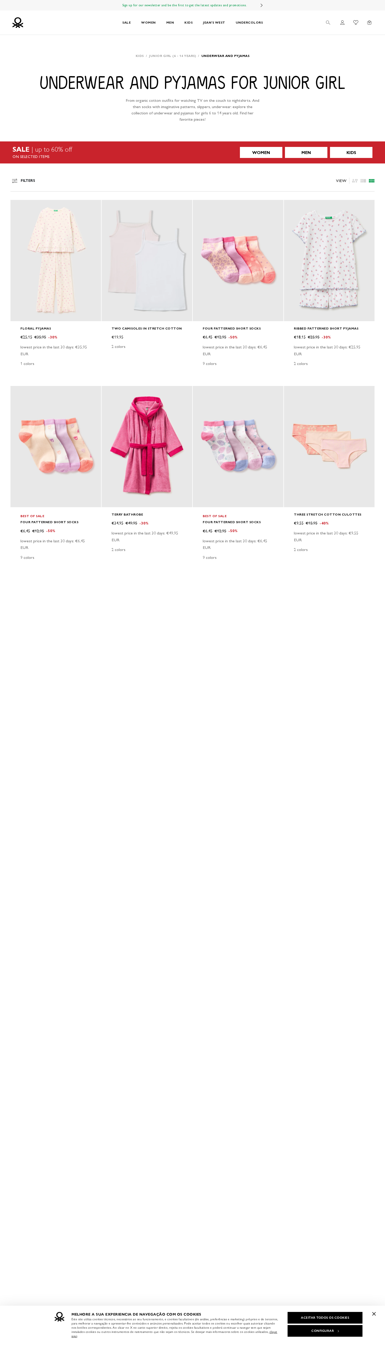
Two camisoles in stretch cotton (147, 328)
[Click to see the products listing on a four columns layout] (363, 181)
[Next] (261, 5)
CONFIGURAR (322, 1331)
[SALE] (192, 152)
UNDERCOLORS (249, 22)
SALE (126, 22)
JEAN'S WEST (214, 22)
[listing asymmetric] (355, 181)
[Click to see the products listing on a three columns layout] (372, 181)
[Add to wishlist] (19, 207)
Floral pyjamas (35, 328)
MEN (170, 22)
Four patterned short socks (232, 328)
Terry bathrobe (127, 514)
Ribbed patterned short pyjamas (326, 328)
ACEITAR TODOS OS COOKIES (325, 1317)
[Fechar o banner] (374, 1314)
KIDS (188, 22)
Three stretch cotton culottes (327, 514)
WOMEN (148, 22)
